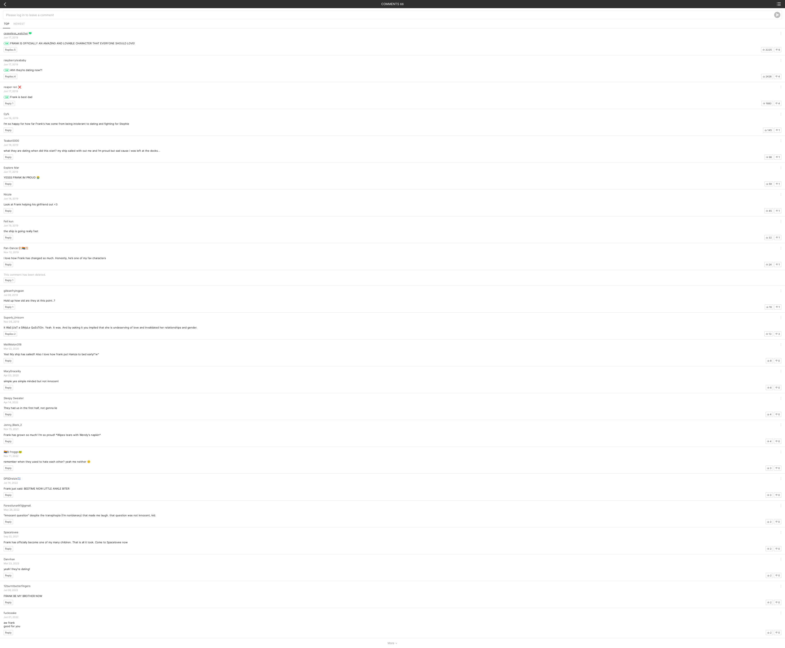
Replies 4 (10, 76)
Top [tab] (6, 23)
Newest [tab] (19, 23)
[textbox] (390, 15)
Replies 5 (10, 49)
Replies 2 (10, 333)
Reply (8, 130)
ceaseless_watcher (16, 33)
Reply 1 (9, 103)
